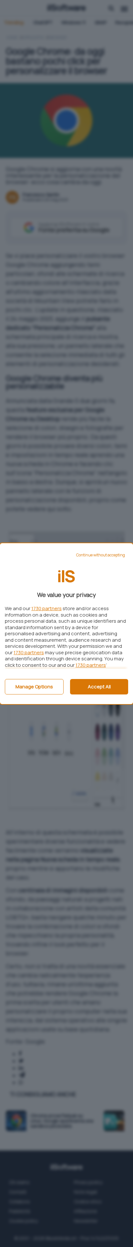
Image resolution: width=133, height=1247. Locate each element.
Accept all (99, 686)
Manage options (34, 686)
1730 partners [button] (46, 608)
